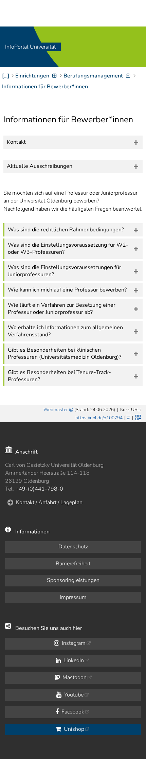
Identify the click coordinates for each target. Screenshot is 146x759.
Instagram (73, 643)
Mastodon (74, 677)
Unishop (73, 729)
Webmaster (55, 409)
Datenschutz (73, 546)
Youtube (73, 695)
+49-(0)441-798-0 (39, 489)
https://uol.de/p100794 (99, 417)
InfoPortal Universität (30, 47)
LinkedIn (73, 660)
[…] (5, 76)
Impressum (73, 597)
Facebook (72, 712)
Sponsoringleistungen (73, 580)
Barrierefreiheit (73, 563)
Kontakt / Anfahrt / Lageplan (49, 502)
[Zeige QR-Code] (137, 416)
